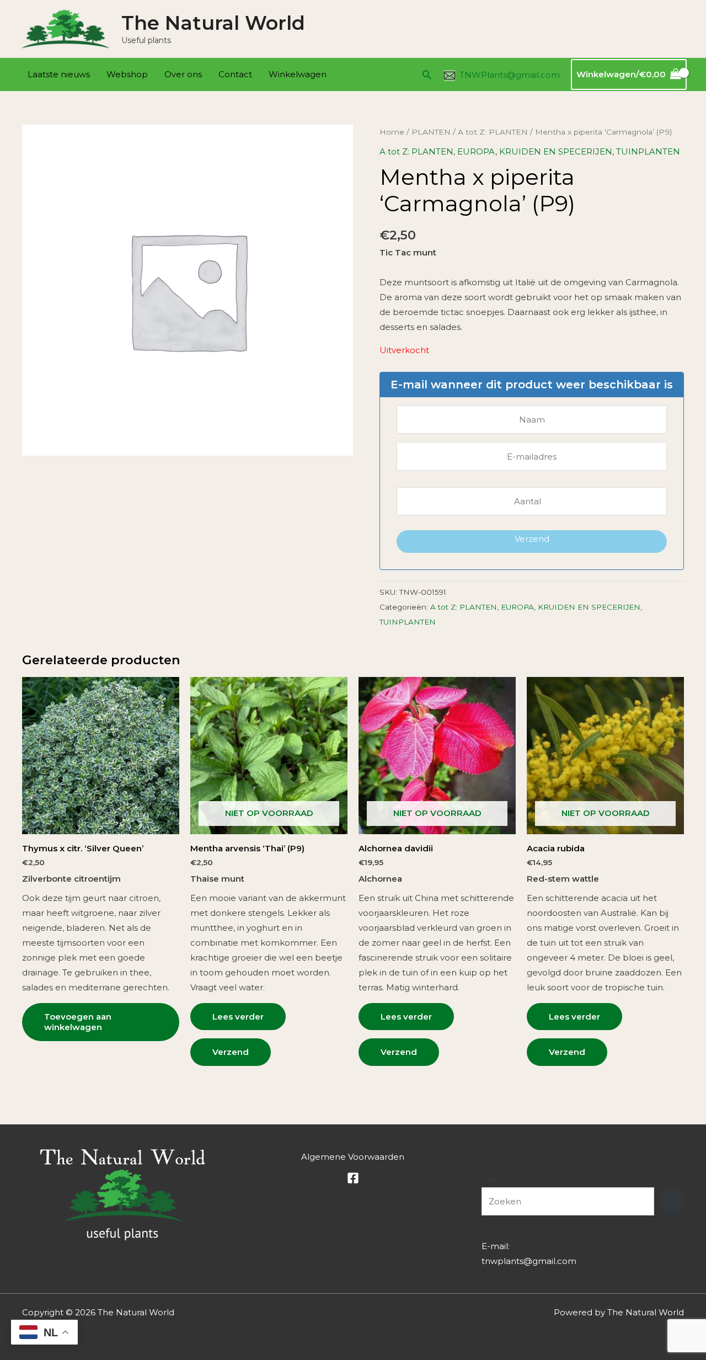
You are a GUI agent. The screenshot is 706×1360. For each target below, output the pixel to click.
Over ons (183, 74)
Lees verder (238, 1016)
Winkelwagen (298, 74)
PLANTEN (431, 131)
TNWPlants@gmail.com (509, 75)
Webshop (127, 74)
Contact (235, 74)
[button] (427, 74)
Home (391, 131)
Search (496, 1180)
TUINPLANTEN (648, 151)
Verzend (532, 539)
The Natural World (213, 23)
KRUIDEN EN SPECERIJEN (555, 151)
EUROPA (476, 151)
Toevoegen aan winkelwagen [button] (77, 1022)
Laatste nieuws (59, 74)
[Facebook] (353, 1178)
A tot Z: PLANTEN (493, 131)
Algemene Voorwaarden (352, 1156)
